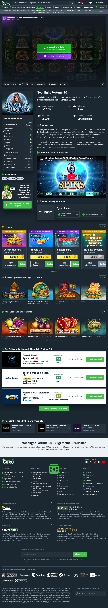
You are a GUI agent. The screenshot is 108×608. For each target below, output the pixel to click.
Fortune (20, 178)
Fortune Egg (93, 302)
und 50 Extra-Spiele (35, 362)
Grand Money (39, 336)
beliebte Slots (86, 137)
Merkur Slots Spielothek (36, 392)
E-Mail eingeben (27, 552)
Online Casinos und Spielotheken (23, 7)
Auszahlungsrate (48, 106)
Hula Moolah (65, 302)
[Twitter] (90, 462)
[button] (64, 84)
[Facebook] (86, 462)
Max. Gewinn (46, 115)
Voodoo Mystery (93, 336)
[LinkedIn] (99, 462)
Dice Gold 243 (66, 336)
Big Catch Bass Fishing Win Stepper (39, 302)
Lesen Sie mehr (58, 12)
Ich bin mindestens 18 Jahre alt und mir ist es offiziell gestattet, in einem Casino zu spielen (53, 560)
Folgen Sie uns (90, 459)
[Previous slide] (101, 226)
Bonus (49, 7)
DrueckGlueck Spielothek (30, 357)
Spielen (23, 264)
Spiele (41, 7)
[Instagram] (95, 462)
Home (6, 7)
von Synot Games (14, 19)
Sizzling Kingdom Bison (12, 302)
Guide (57, 7)
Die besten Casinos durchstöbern (54, 408)
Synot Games (78, 129)
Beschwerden (67, 7)
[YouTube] (103, 462)
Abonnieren (80, 554)
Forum (78, 7)
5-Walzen (12, 178)
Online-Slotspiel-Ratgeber (65, 147)
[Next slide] (104, 226)
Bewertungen (89, 7)
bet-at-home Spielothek (36, 372)
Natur (5, 178)
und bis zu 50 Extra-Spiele (35, 380)
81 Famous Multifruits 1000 (13, 337)
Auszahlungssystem (85, 115)
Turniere (101, 7)
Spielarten (81, 106)
